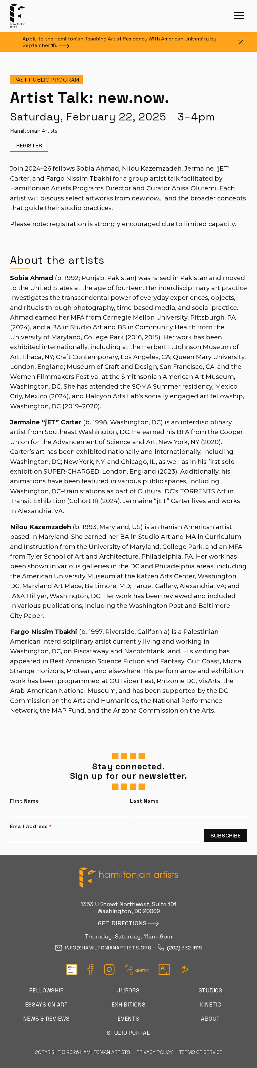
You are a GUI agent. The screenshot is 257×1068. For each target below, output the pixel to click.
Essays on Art (46, 1004)
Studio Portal (128, 1032)
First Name (24, 801)
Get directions (122, 923)
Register (29, 145)
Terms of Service (201, 1052)
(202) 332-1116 (184, 948)
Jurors (128, 990)
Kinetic (210, 1004)
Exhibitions (129, 1004)
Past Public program (46, 80)
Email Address (31, 826)
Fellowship (46, 990)
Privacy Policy (154, 1052)
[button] (239, 15)
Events (128, 1018)
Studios (211, 990)
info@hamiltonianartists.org (108, 948)
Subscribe (225, 835)
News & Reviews (46, 1018)
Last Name (144, 801)
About (210, 1018)
